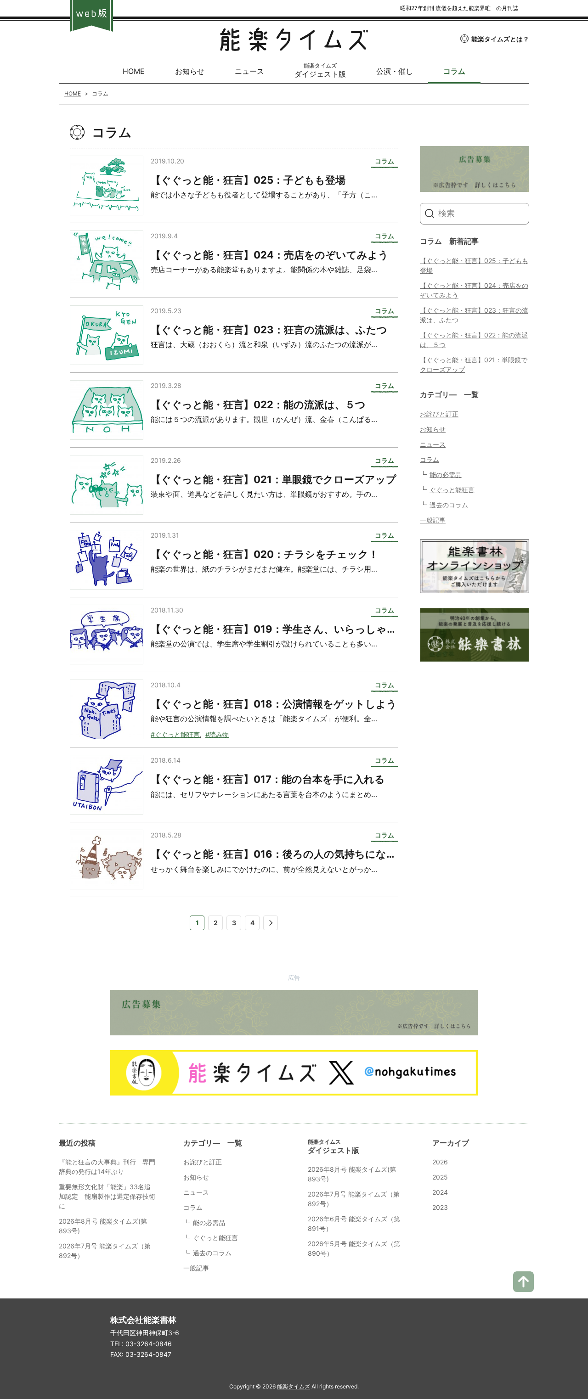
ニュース (433, 444)
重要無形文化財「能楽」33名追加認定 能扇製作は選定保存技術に (107, 1196)
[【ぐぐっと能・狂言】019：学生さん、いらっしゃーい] (106, 634)
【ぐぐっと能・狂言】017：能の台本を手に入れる (268, 779)
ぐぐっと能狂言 (452, 490)
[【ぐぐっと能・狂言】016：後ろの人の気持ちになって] (106, 859)
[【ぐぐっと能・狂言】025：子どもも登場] (106, 185)
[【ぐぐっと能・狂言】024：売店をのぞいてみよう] (106, 260)
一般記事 (433, 520)
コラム (429, 459)
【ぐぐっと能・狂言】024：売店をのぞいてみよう (270, 255)
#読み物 (217, 734)
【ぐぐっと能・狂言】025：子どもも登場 (248, 180)
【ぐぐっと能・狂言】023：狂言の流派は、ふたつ (269, 330)
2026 (440, 1162)
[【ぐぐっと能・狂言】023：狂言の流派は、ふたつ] (106, 335)
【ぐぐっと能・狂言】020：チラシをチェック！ (265, 554)
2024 (440, 1192)
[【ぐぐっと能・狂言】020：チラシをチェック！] (106, 559)
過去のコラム (449, 505)
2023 (440, 1207)
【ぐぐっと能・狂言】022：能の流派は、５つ (258, 404)
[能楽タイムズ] (294, 44)
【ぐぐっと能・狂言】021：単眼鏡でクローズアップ (273, 479)
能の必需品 (446, 474)
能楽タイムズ (293, 1386)
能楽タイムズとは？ (500, 39)
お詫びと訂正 (439, 414)
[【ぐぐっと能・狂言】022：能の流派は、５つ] (106, 410)
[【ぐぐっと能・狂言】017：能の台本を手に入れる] (106, 784)
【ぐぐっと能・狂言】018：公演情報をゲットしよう (274, 704)
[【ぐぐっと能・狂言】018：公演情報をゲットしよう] (106, 709)
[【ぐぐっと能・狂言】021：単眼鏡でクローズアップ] (106, 484)
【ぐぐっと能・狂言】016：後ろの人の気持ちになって (279, 854)
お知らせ (433, 429)
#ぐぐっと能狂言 (175, 734)
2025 (440, 1177)
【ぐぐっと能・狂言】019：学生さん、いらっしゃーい (279, 629)
